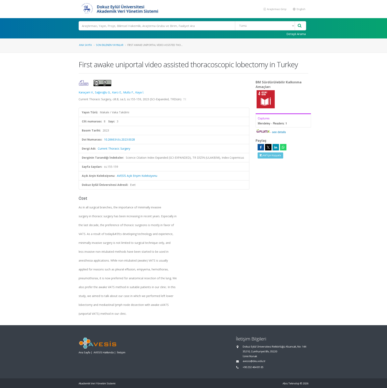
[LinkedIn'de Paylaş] (276, 147)
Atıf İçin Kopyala (271, 155)
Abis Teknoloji (291, 383)
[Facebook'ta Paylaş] (261, 147)
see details (279, 132)
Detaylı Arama (296, 34)
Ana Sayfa (85, 45)
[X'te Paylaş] (268, 147)
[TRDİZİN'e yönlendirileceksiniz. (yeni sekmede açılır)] (184, 99)
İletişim (121, 352)
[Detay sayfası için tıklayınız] (266, 99)
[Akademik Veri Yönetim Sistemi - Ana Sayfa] (87, 9)
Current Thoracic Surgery (114, 148)
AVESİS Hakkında (104, 352)
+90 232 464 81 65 (253, 367)
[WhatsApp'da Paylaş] (283, 147)
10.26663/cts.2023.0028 (119, 139)
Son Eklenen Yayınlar (109, 45)
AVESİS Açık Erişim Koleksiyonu (137, 176)
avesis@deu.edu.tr (254, 361)
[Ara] (299, 25)
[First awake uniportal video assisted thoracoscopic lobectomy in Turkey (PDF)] (84, 83)
